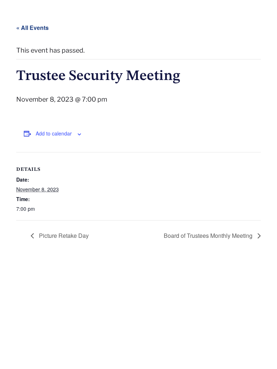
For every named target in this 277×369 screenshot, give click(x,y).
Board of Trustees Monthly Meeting (209, 235)
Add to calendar (54, 133)
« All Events (32, 27)
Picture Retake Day (63, 235)
